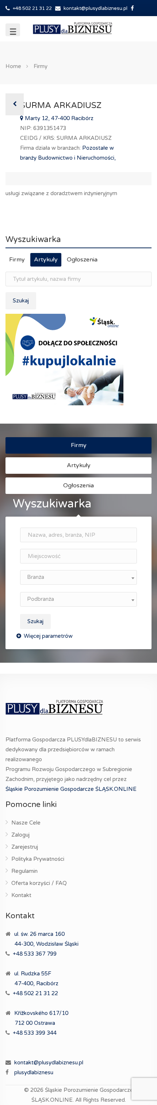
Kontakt (21, 895)
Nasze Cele (26, 822)
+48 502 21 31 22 (32, 8)
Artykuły (46, 259)
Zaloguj (20, 834)
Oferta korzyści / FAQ (39, 883)
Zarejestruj (24, 847)
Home (13, 66)
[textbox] (78, 577)
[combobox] (78, 577)
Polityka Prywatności (37, 859)
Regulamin (24, 871)
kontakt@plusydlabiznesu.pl (95, 8)
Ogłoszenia (82, 259)
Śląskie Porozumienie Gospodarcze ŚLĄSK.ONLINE (71, 789)
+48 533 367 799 (35, 953)
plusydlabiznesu (33, 1072)
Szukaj (21, 300)
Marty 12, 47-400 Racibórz (58, 118)
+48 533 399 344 (35, 1033)
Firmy (40, 66)
